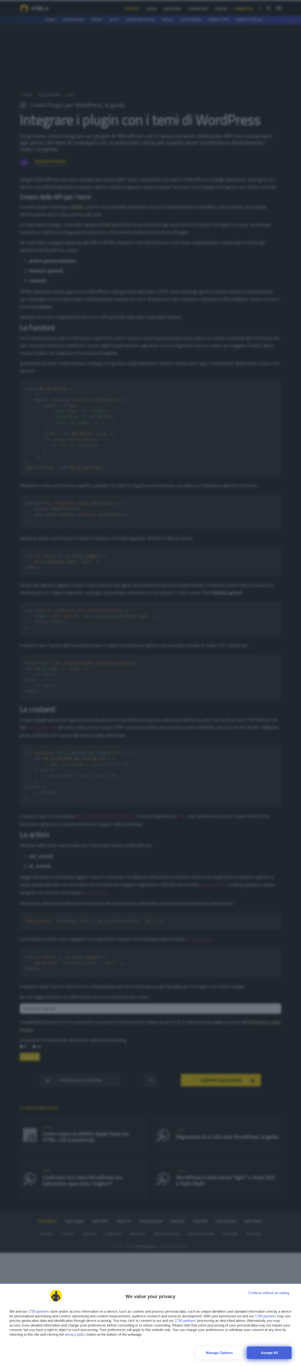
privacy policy (75, 1334)
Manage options (219, 1353)
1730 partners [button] (38, 1311)
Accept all (269, 1353)
